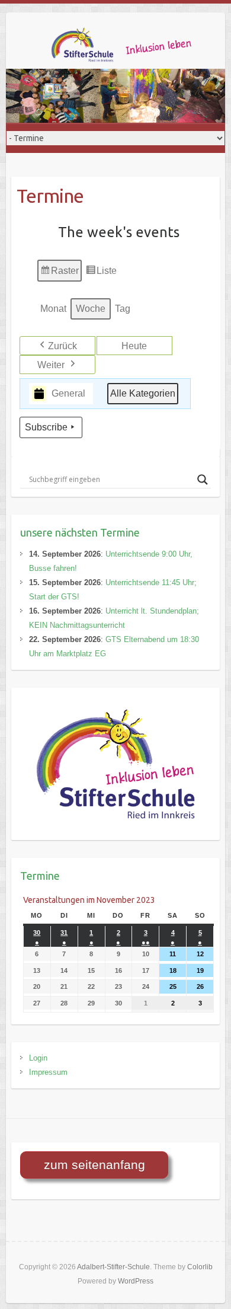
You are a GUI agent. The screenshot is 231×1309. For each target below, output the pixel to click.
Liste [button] (101, 274)
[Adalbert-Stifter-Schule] (130, 48)
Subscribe (46, 427)
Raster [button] (60, 274)
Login (38, 1057)
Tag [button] (122, 309)
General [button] (68, 393)
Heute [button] (134, 346)
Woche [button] (90, 309)
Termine (40, 876)
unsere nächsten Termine (80, 532)
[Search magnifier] (202, 479)
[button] (57, 345)
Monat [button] (53, 309)
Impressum (48, 1072)
